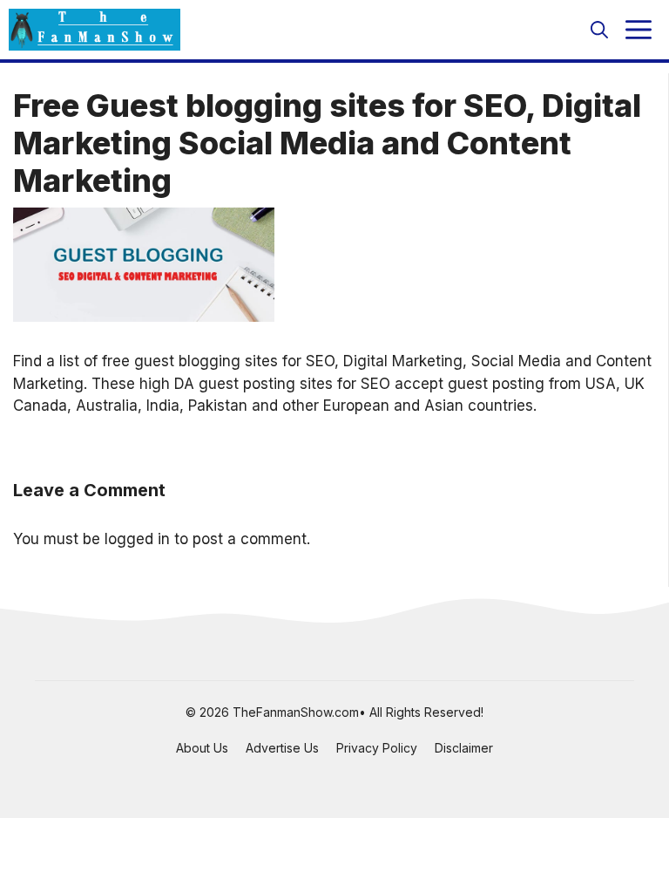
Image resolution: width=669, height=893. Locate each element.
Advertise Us (282, 747)
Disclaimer (464, 747)
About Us (202, 747)
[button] (599, 29)
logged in (137, 539)
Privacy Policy (376, 747)
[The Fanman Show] (94, 29)
